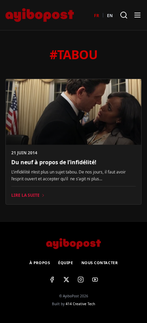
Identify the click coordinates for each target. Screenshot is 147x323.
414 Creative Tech (80, 303)
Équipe (65, 262)
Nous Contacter (99, 262)
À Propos (39, 262)
